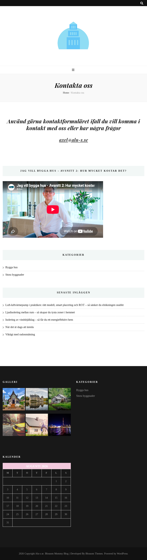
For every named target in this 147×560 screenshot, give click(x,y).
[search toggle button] (141, 3)
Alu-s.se (39, 553)
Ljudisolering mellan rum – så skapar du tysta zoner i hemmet (40, 312)
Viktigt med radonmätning (20, 334)
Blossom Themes (94, 553)
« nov (6, 459)
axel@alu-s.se (73, 140)
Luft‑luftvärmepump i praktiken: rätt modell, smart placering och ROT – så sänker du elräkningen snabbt (64, 304)
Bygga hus (11, 267)
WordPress (122, 553)
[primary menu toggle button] (73, 69)
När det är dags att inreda (19, 327)
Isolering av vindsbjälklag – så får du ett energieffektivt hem (39, 319)
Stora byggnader (14, 274)
